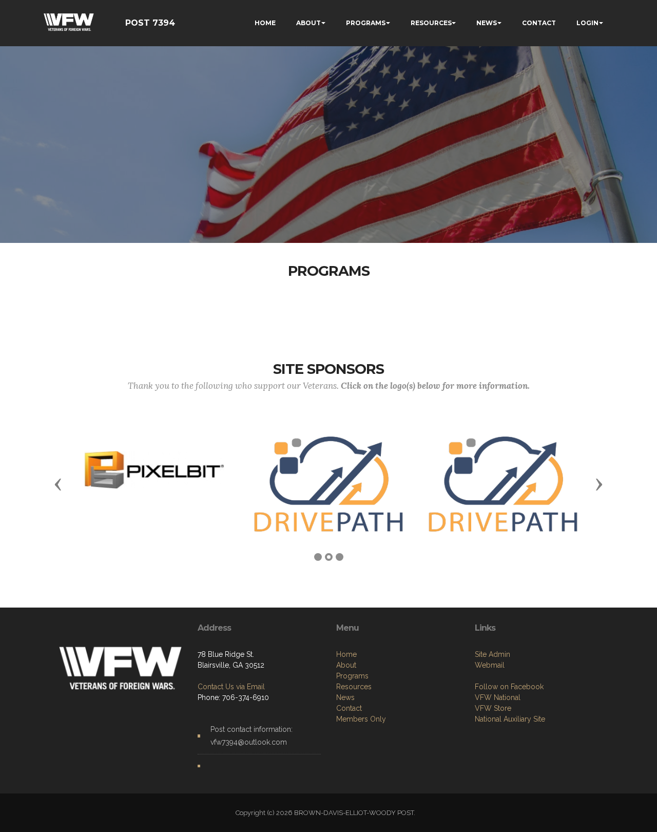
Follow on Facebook (509, 687)
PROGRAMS (365, 23)
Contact (349, 708)
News (345, 697)
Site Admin (492, 654)
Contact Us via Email (231, 687)
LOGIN (587, 23)
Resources (354, 687)
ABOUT (308, 23)
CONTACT (539, 23)
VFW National (497, 697)
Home (346, 654)
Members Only (361, 719)
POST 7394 (150, 23)
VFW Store (493, 708)
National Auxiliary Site (510, 719)
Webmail (490, 665)
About (346, 665)
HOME (265, 23)
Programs (352, 676)
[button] (58, 484)
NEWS (486, 23)
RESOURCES (431, 23)
